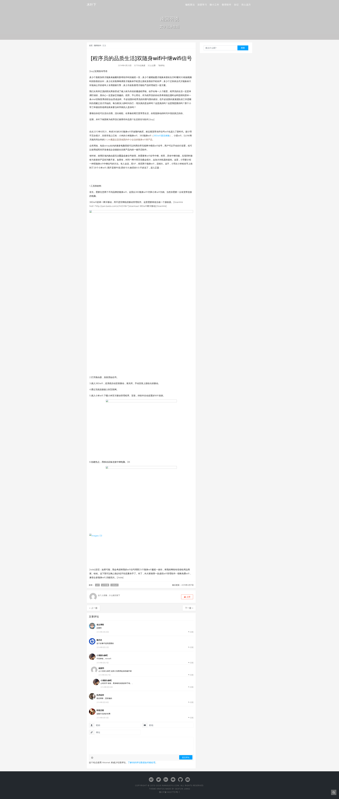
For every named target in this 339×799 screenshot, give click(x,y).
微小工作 (214, 4)
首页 (91, 45)
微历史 (99, 640)
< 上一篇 (93, 608)
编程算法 (190, 4)
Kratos (161, 789)
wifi (97, 585)
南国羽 (101, 668)
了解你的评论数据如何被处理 (141, 762)
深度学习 (202, 4)
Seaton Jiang (182, 789)
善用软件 (226, 4)
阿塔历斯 (100, 710)
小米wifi (114, 585)
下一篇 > (189, 608)
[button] (187, 597)
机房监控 (100, 695)
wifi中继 (105, 585)
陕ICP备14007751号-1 (169, 792)
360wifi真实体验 (161, 135)
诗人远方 (246, 4)
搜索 (243, 48)
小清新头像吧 (102, 655)
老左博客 (100, 624)
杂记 (236, 4)
